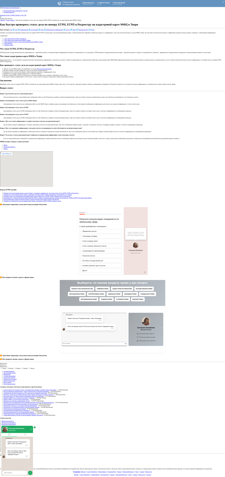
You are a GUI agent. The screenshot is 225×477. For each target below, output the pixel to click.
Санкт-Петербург (92, 472)
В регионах (76, 472)
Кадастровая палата (9, 384)
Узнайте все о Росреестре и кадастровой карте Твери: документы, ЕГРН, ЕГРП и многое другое (32, 201)
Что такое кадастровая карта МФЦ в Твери (17, 40)
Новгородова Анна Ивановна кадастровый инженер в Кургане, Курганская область (29, 402)
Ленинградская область (9, 422)
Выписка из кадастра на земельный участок (17, 401)
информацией (24, 30)
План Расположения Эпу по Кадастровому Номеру (19, 412)
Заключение (8, 43)
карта (42, 30)
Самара (142, 472)
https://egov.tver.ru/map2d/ (44, 69)
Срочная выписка (9, 12)
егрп (16, 30)
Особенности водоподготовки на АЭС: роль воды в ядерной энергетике (25, 393)
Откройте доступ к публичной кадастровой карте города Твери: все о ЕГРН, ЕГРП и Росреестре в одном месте (37, 196)
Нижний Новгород (128, 472)
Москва (83, 472)
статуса (67, 30)
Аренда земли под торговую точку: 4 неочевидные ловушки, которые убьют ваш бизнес (30, 390)
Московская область (8, 421)
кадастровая (34, 30)
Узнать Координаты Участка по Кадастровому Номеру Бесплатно (23, 415)
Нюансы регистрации (10, 379)
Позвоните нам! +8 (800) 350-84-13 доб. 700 (13, 15)
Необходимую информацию (54, 30)
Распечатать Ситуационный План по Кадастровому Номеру (22, 407)
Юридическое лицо (9, 381)
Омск (137, 472)
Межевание (7, 374)
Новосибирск (102, 472)
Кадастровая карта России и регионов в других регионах (21, 404)
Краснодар (148, 472)
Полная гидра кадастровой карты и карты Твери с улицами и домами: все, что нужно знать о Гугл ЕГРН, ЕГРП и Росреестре (41, 193)
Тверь (92, 30)
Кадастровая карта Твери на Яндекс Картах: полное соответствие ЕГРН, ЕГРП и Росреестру (31, 199)
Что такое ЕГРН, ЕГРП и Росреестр (15, 38)
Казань (119, 472)
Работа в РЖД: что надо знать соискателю (16, 399)
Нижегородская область (9, 424)
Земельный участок (9, 377)
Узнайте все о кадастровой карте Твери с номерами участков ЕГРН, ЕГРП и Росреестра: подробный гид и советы (38, 194)
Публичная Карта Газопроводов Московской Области (20, 413)
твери (74, 30)
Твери (6, 149)
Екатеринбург (112, 472)
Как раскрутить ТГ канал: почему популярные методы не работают (24, 396)
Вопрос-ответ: (8, 45)
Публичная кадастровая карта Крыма (15, 409)
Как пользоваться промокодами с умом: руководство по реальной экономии (26, 391)
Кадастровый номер (10, 373)
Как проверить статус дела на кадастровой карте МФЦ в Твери (23, 42)
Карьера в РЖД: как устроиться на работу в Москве (19, 398)
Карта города (7, 382)
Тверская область (83, 30)
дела (11, 30)
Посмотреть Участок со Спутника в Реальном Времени (20, 405)
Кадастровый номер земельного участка (16, 10)
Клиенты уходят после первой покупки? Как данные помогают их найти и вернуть (29, 394)
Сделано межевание (10, 376)
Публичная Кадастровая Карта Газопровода (17, 410)
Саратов (148, 475)
